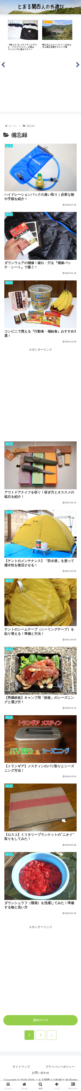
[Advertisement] (40, 82)
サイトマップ (21, 1066)
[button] (72, 703)
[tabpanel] (23, 35)
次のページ (40, 1020)
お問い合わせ (40, 1072)
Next (78, 64)
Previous (3, 64)
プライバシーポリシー (60, 1066)
